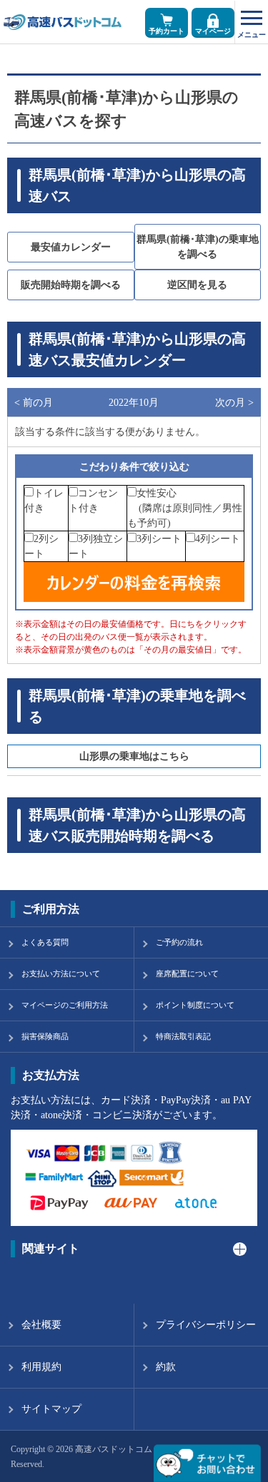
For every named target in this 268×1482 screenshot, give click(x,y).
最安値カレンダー (71, 247)
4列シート (217, 538)
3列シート (159, 538)
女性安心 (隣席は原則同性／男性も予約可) (184, 508)
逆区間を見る (197, 285)
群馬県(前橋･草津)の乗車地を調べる (198, 247)
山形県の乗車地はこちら (134, 756)
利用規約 (41, 1366)
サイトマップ (51, 1409)
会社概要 (41, 1324)
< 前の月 (33, 402)
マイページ (213, 31)
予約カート (166, 31)
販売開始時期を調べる (71, 285)
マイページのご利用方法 (64, 1005)
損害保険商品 (45, 1036)
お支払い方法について (60, 973)
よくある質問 (45, 942)
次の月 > (234, 402)
